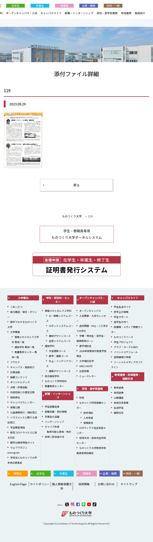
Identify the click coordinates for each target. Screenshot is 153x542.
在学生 (15, 5)
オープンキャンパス (90, 311)
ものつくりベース (123, 337)
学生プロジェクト (123, 342)
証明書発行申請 (122, 357)
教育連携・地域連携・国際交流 (128, 376)
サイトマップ (129, 484)
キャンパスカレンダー (22, 402)
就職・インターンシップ (79, 13)
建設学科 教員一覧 (25, 347)
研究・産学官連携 (107, 13)
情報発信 (88, 423)
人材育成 (88, 418)
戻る (76, 185)
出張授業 (84, 371)
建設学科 (49, 346)
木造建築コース (57, 351)
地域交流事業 (121, 402)
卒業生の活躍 (52, 416)
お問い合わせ (106, 484)
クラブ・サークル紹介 (126, 347)
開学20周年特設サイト (22, 442)
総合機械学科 (52, 376)
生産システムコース (60, 341)
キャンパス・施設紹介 (22, 367)
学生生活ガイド (122, 307)
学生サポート (121, 317)
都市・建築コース (58, 356)
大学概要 (15, 332)
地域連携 (126, 13)
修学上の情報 (121, 312)
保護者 (64, 5)
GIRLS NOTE (86, 366)
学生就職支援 (52, 406)
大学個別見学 (86, 361)
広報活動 (15, 372)
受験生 (17, 473)
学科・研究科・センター (58, 300)
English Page (18, 484)
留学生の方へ (121, 322)
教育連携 (119, 387)
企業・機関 (88, 5)
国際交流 (119, 413)
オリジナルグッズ (20, 382)
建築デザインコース (60, 371)
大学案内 (23, 298)
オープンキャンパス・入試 (21, 13)
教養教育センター (54, 386)
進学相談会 (85, 346)
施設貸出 (15, 397)
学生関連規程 (17, 427)
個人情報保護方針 (62, 486)
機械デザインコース (60, 336)
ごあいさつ (16, 307)
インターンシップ (54, 421)
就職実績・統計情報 (56, 411)
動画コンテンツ (18, 377)
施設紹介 (140, 13)
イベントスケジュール (126, 352)
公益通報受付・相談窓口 (23, 412)
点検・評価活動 (18, 387)
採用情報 (84, 484)
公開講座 (119, 397)
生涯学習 (119, 407)
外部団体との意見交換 (22, 392)
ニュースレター (87, 376)
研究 (81, 397)
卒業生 (40, 5)
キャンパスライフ (50, 13)
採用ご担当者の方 (54, 437)
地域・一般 (113, 5)
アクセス (15, 362)
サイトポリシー (40, 484)
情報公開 (15, 407)
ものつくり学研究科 (56, 381)
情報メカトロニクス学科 (58, 311)
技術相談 (88, 413)
